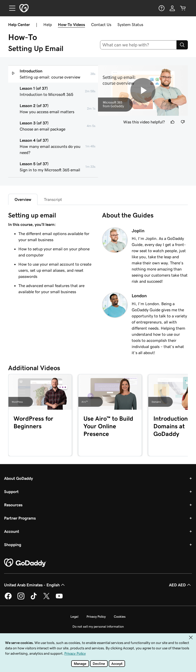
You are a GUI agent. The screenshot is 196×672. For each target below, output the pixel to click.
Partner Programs (20, 518)
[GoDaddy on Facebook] (8, 599)
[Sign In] (172, 8)
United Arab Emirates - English (32, 585)
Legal (74, 616)
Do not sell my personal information (98, 626)
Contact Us (101, 24)
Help (47, 24)
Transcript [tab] (53, 199)
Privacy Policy (96, 616)
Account (11, 531)
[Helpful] (172, 122)
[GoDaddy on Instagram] (21, 599)
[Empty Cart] (183, 8)
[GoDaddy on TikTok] (34, 599)
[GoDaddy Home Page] (25, 563)
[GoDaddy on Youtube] (59, 599)
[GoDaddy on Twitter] (46, 599)
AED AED (177, 585)
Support (11, 491)
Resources (13, 505)
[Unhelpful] (183, 122)
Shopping (12, 544)
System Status (130, 24)
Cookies (120, 616)
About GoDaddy (18, 478)
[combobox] (138, 45)
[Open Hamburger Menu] (10, 8)
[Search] (182, 44)
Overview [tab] (23, 199)
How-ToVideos (71, 24)
